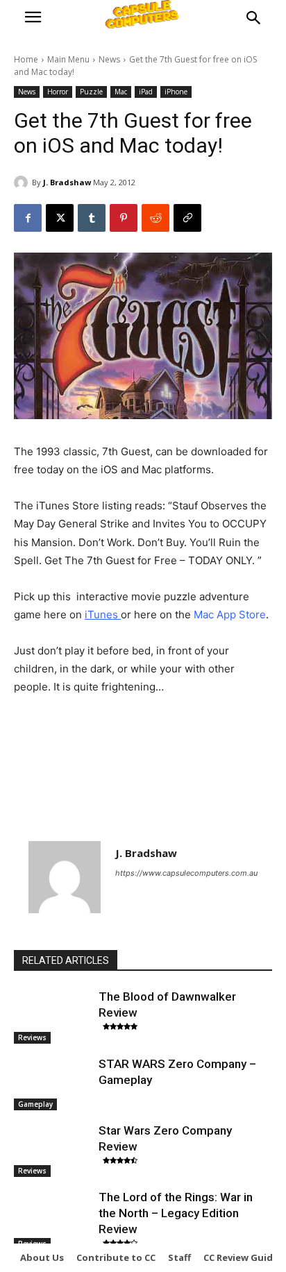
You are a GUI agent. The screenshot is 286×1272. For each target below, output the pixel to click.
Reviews (32, 1037)
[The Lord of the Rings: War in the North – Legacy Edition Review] (53, 1216)
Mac (121, 91)
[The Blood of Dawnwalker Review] (53, 1016)
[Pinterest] (123, 218)
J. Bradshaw (67, 182)
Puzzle (91, 91)
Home (26, 59)
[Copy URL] (187, 218)
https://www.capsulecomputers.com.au (186, 873)
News (109, 59)
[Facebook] (28, 218)
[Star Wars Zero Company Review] (53, 1150)
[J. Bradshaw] (23, 182)
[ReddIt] (155, 218)
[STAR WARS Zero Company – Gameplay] (53, 1083)
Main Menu (68, 59)
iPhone (176, 91)
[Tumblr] (92, 218)
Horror (57, 91)
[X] (60, 218)
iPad (146, 91)
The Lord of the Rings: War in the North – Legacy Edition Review (176, 1213)
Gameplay (35, 1104)
